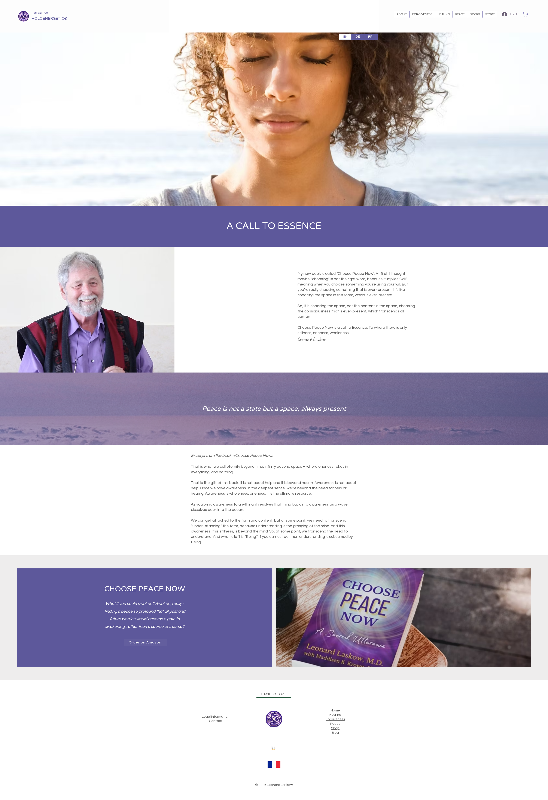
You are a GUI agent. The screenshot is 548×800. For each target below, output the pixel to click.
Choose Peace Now (253, 455)
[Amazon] (273, 748)
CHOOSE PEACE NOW (144, 588)
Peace (335, 723)
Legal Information (215, 716)
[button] (401, 14)
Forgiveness (335, 719)
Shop (335, 728)
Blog (335, 732)
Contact (215, 721)
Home (335, 710)
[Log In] (504, 14)
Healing (335, 714)
